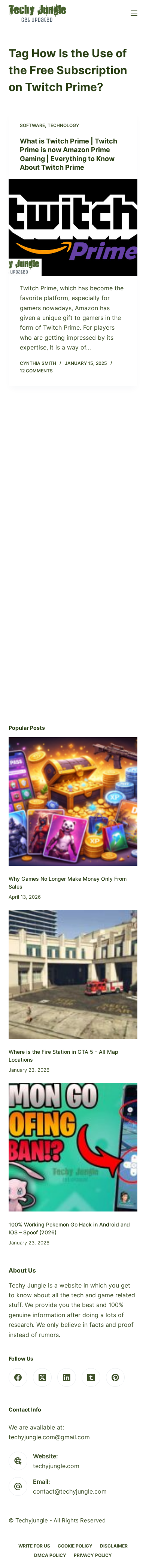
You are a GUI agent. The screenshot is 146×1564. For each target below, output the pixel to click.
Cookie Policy (75, 1546)
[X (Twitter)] (42, 1377)
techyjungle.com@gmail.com (49, 1437)
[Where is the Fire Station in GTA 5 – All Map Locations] (73, 974)
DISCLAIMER (114, 1546)
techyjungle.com (56, 1466)
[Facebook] (18, 1377)
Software (32, 125)
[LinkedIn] (66, 1377)
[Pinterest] (115, 1377)
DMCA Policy (50, 1555)
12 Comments (36, 370)
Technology (63, 125)
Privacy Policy (93, 1555)
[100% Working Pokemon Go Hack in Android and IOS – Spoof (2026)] (73, 1147)
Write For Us (34, 1546)
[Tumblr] (91, 1377)
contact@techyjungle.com (70, 1491)
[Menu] (134, 13)
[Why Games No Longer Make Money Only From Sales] (73, 801)
